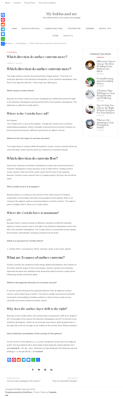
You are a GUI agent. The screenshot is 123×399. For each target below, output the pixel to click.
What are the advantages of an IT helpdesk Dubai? (105, 124)
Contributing (74, 28)
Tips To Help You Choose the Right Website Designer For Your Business (106, 109)
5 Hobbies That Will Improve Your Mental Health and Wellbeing (106, 94)
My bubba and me (61, 14)
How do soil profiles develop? (64, 381)
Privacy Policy (29, 3)
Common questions (53, 28)
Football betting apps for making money (105, 81)
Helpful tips (105, 28)
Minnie (20, 63)
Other (55, 36)
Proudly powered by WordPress (19, 392)
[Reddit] (2, 24)
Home (14, 28)
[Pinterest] (2, 19)
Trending (90, 28)
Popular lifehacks (31, 28)
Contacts (17, 3)
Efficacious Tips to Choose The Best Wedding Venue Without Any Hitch (106, 66)
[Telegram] (2, 29)
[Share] (2, 43)
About (7, 3)
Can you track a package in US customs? (23, 381)
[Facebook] (2, 15)
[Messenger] (2, 34)
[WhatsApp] (2, 39)
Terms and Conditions (47, 3)
